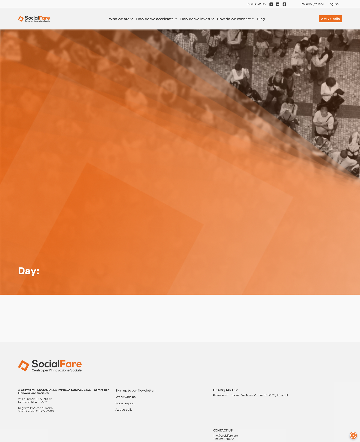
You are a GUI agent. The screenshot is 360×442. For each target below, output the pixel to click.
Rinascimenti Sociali (226, 395)
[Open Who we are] (131, 18)
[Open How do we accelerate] (176, 18)
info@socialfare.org (225, 435)
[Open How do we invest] (212, 18)
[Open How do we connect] (253, 18)
